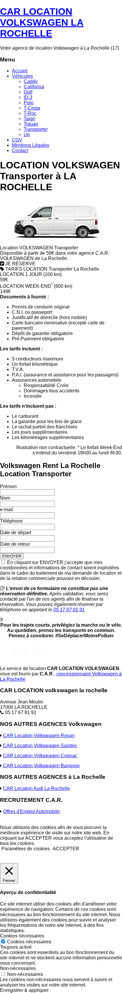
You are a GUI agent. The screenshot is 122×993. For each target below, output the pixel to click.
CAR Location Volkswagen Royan (39, 735)
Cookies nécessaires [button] (22, 935)
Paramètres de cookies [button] (25, 848)
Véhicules (22, 76)
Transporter (36, 129)
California (34, 86)
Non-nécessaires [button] (18, 968)
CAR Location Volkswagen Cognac (40, 755)
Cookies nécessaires (29, 941)
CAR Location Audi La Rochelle (36, 788)
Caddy (31, 81)
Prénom (8, 486)
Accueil (20, 70)
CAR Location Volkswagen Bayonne (41, 765)
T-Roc (30, 113)
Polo (28, 102)
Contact (20, 150)
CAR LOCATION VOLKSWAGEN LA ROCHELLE (42, 22)
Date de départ (15, 532)
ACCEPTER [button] (66, 848)
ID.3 (28, 97)
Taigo (29, 118)
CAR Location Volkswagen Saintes (40, 745)
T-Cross (32, 107)
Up (27, 134)
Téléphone (11, 521)
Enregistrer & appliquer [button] (24, 990)
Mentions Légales (30, 145)
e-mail (6, 509)
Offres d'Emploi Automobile (31, 811)
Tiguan (31, 123)
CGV (17, 139)
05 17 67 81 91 (69, 609)
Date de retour (15, 544)
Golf (28, 92)
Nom (5, 497)
